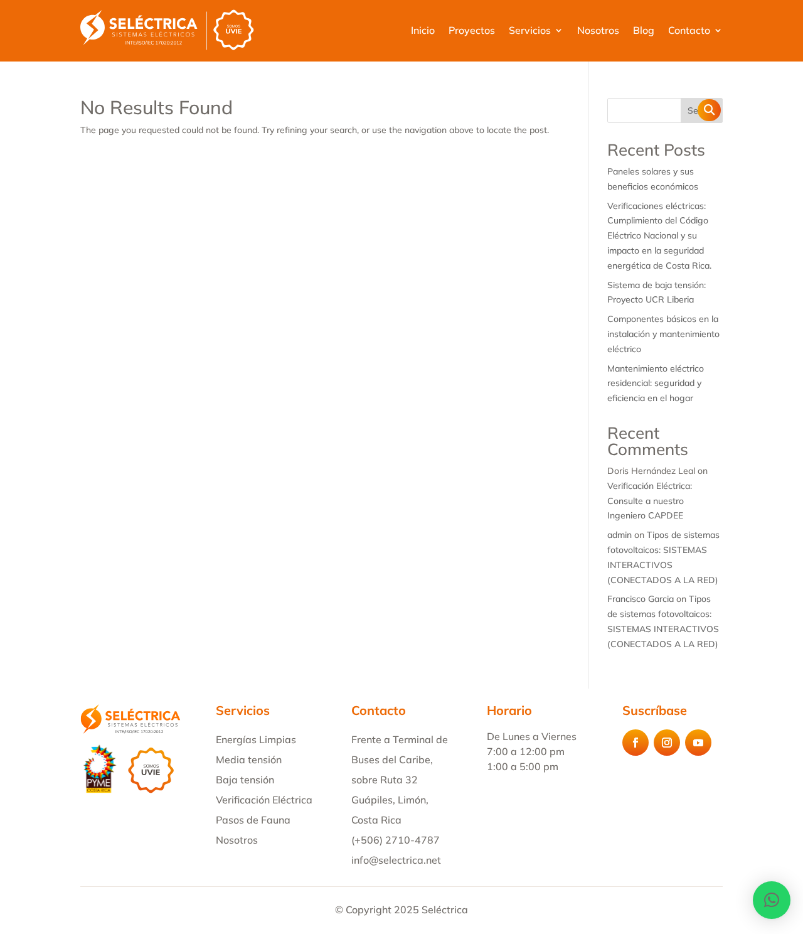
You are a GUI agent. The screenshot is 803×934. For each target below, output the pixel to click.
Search (702, 110)
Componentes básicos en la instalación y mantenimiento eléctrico (663, 334)
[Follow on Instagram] (667, 742)
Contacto (689, 30)
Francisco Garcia (640, 598)
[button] (771, 900)
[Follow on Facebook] (635, 742)
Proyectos (472, 30)
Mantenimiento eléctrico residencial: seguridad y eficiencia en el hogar (655, 383)
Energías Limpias (256, 739)
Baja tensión (245, 779)
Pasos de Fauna (253, 819)
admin (619, 534)
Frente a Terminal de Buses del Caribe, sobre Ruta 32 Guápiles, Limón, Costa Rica (399, 779)
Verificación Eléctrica (264, 799)
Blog (643, 30)
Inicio (423, 30)
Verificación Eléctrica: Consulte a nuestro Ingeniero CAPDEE (649, 501)
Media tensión (249, 759)
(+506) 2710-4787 (395, 840)
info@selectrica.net (396, 860)
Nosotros (598, 30)
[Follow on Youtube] (698, 742)
